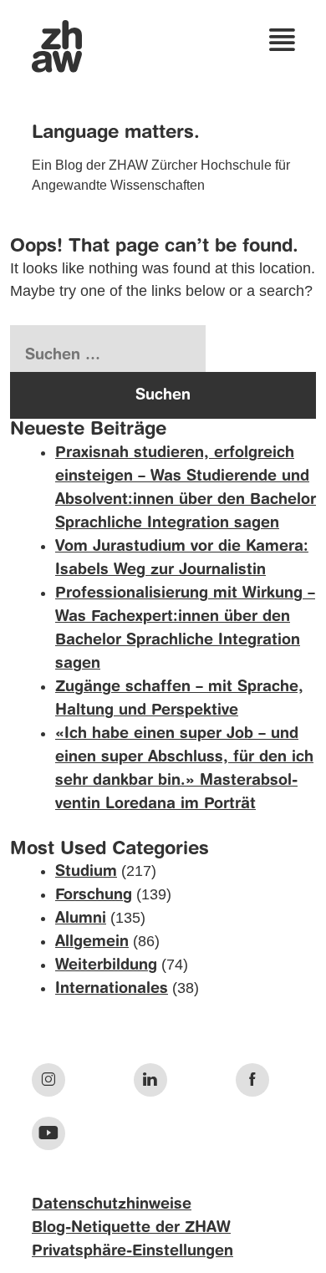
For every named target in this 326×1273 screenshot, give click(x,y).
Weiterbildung (106, 965)
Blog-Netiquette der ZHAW (131, 1227)
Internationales (111, 988)
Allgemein (92, 942)
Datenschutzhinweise (111, 1204)
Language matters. (116, 133)
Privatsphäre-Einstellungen (132, 1251)
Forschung (93, 895)
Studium (86, 871)
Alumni (80, 918)
